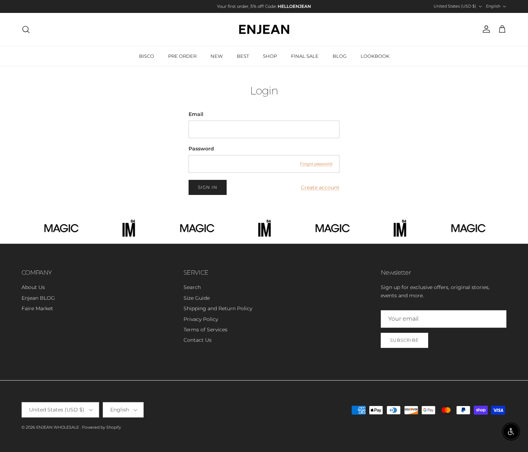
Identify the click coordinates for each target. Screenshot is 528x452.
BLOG (340, 56)
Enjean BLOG (38, 298)
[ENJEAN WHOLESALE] (264, 29)
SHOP (270, 56)
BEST (243, 56)
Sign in (207, 187)
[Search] (26, 29)
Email (196, 114)
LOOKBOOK (375, 56)
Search (192, 287)
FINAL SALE (305, 56)
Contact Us (198, 340)
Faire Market (37, 308)
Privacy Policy (201, 319)
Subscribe (404, 340)
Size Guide (197, 298)
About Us (33, 287)
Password (201, 148)
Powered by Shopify (101, 427)
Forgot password (316, 163)
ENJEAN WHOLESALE (58, 427)
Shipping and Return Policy (218, 308)
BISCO (146, 56)
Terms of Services (205, 329)
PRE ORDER (182, 56)
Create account (320, 187)
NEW (216, 56)
